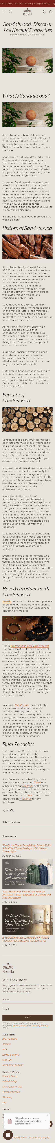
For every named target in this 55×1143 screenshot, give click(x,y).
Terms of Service (39, 1025)
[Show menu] (4, 11)
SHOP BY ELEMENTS (13, 1065)
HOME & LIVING (10, 1054)
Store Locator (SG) (12, 1086)
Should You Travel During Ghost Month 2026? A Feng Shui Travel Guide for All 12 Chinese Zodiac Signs (26, 848)
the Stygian (22, 705)
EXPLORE (7, 1060)
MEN (4, 1049)
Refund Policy (9, 1081)
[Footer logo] (8, 968)
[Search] (10, 11)
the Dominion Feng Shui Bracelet (30, 645)
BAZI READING (9, 1038)
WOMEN (6, 1044)
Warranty (7, 1097)
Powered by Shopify (39, 1137)
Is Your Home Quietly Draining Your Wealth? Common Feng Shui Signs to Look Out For (25, 939)
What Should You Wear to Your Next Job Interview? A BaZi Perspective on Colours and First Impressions (26, 894)
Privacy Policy (19, 1025)
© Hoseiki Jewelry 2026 (14, 1137)
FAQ (4, 1102)
